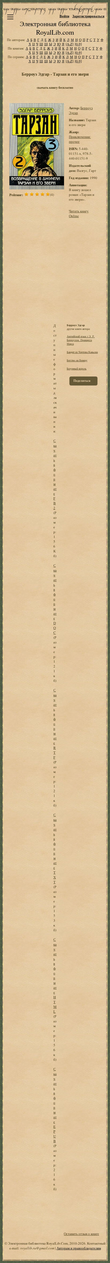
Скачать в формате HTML (55, 975)
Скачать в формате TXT (55, 848)
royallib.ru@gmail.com (37, 1248)
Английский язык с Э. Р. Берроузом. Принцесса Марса (81, 340)
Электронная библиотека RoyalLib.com (55, 28)
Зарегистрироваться (88, 15)
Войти (64, 15)
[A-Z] (69, 44)
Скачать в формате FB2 (55, 474)
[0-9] (78, 44)
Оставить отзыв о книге (81, 1233)
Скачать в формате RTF (55, 724)
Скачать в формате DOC (55, 599)
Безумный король (77, 368)
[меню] (10, 17)
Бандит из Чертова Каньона (82, 352)
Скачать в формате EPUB (55, 1105)
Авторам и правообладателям (79, 1248)
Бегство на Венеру (77, 360)
